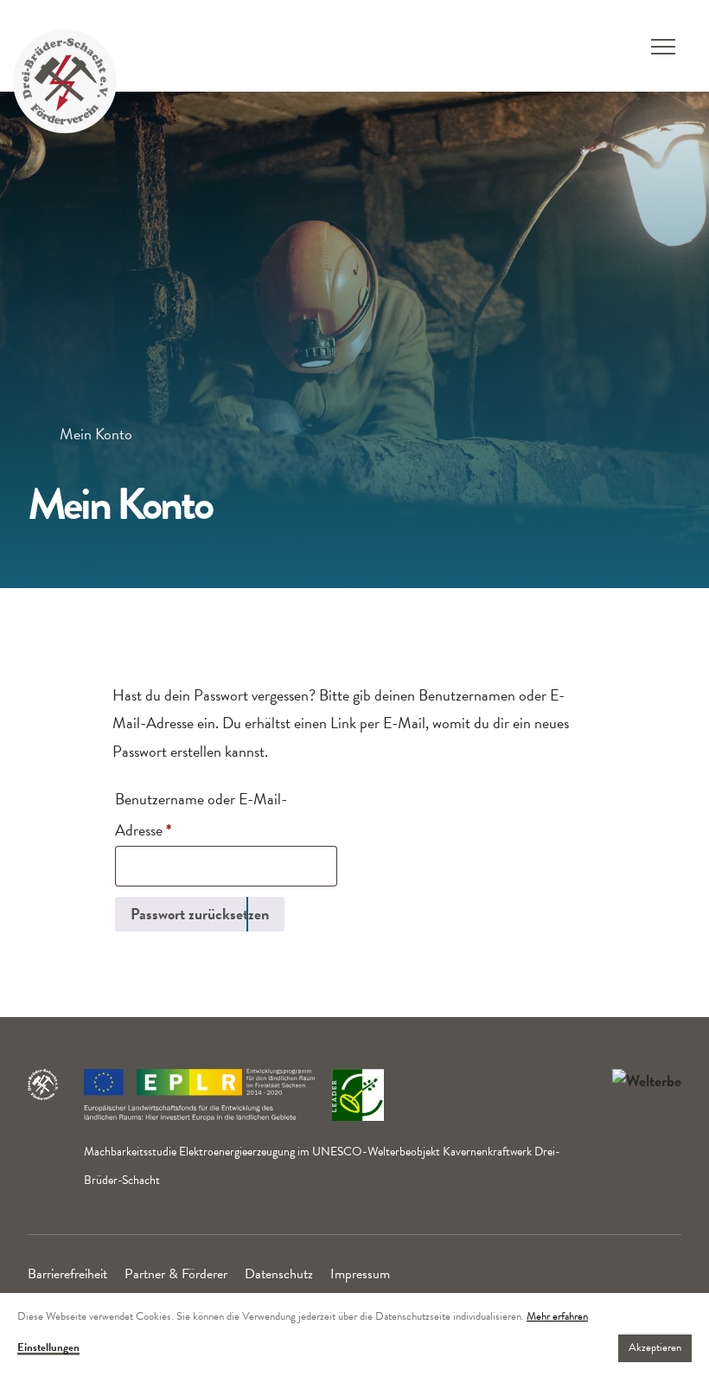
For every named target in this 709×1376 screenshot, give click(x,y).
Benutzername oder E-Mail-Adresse (201, 814)
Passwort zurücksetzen (200, 913)
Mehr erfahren (557, 1316)
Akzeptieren (655, 1347)
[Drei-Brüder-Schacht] (65, 79)
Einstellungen (48, 1348)
